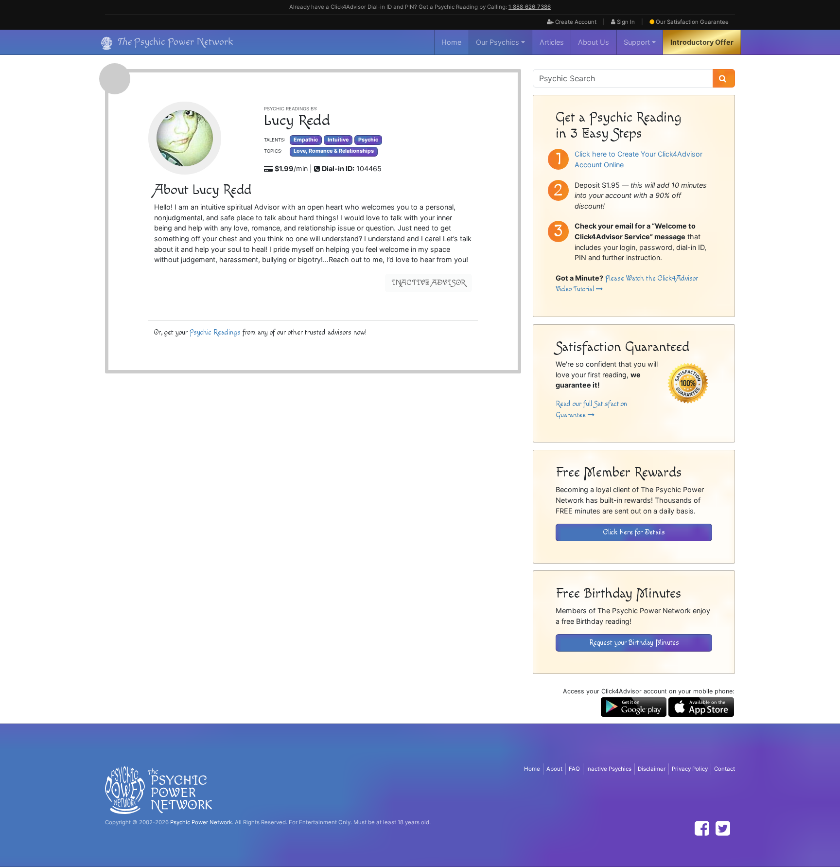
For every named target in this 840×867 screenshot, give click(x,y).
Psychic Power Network (201, 822)
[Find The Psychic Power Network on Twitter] (723, 828)
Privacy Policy (690, 768)
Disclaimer (651, 768)
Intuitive (338, 140)
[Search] (724, 78)
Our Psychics (497, 42)
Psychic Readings (215, 332)
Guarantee (692, 21)
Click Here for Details (634, 532)
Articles (552, 42)
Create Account (575, 21)
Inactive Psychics (608, 768)
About (554, 768)
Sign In (625, 21)
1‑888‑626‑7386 (529, 6)
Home (451, 42)
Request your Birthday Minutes (634, 642)
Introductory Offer (702, 42)
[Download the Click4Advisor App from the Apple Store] (701, 706)
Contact (724, 768)
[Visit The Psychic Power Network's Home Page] (158, 789)
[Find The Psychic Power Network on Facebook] (702, 828)
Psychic (368, 140)
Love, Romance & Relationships (334, 151)
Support (637, 42)
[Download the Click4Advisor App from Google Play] (633, 706)
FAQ (574, 768)
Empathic (306, 140)
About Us (593, 42)
